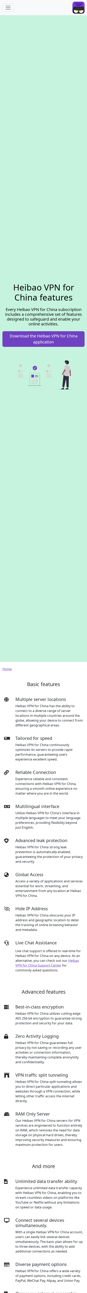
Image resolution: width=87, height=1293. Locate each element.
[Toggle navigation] (8, 8)
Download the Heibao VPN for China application (43, 339)
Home (7, 669)
